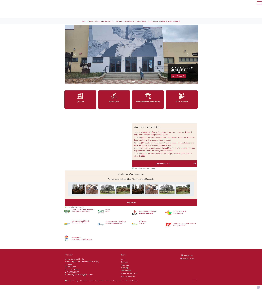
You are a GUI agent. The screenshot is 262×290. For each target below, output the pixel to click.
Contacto (176, 21)
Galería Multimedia (131, 174)
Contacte (124, 262)
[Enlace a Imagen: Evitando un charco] (123, 189)
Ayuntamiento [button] (93, 21)
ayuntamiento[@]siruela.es (82, 275)
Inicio (84, 21)
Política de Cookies (128, 276)
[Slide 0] (129, 81)
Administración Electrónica (135, 21)
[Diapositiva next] (188, 54)
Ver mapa (68, 264)
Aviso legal (125, 268)
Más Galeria (131, 202)
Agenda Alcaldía (165, 21)
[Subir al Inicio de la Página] (258, 287)
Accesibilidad (126, 271)
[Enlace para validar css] (187, 255)
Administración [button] (107, 21)
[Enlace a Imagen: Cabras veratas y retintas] (92, 189)
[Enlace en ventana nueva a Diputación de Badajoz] (72, 281)
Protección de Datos (129, 273)
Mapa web (125, 265)
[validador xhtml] (187, 258)
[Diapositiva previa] (75, 54)
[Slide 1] (133, 81)
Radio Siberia (153, 21)
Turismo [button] (119, 21)
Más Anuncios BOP (163, 164)
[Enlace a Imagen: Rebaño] (107, 189)
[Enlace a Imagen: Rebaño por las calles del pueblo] (78, 189)
